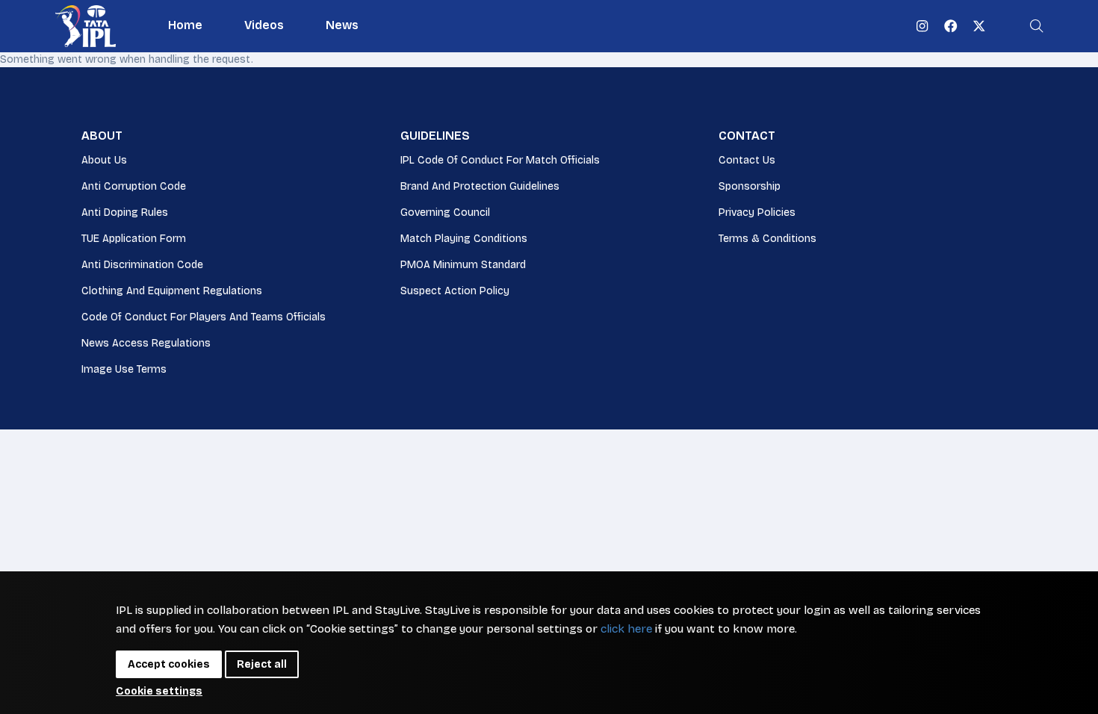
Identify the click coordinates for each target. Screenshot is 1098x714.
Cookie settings (159, 691)
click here (626, 629)
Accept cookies (169, 664)
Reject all (262, 664)
